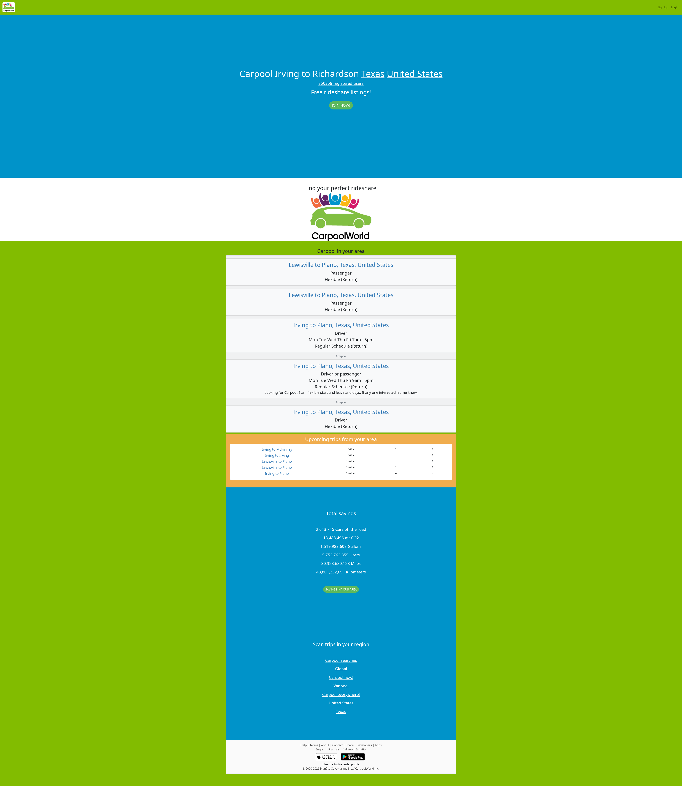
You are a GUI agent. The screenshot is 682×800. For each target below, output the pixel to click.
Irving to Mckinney (277, 449)
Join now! (341, 105)
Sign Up (663, 7)
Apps (378, 745)
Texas (373, 74)
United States (415, 74)
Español (361, 749)
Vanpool (341, 685)
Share (350, 745)
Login (674, 7)
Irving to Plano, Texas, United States (341, 325)
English (320, 749)
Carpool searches (341, 660)
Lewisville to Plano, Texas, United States (341, 265)
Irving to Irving (277, 455)
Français (334, 749)
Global (341, 668)
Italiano (348, 749)
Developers (364, 745)
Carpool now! (341, 677)
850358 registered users (341, 83)
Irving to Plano (277, 473)
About (325, 745)
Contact (337, 745)
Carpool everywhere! (341, 694)
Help (304, 745)
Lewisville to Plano (277, 461)
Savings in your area (341, 589)
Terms (314, 745)
